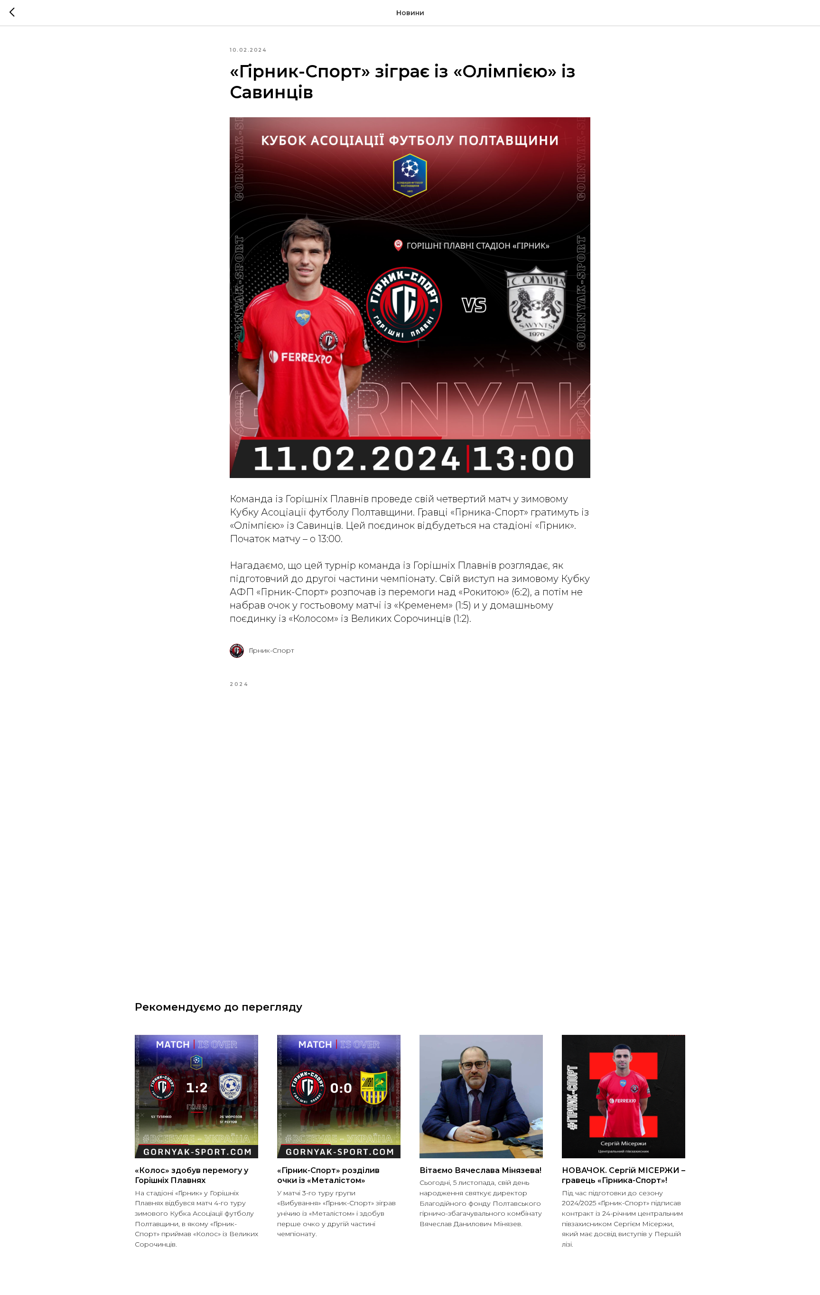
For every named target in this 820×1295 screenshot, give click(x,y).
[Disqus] (410, 832)
